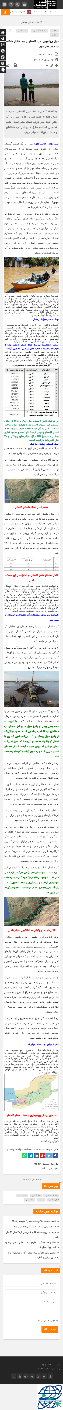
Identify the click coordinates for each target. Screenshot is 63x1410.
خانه (54, 31)
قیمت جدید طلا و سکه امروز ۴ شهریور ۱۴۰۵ (34, 1221)
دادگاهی (36, 1195)
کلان (54, 35)
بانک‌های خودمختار (47, 12)
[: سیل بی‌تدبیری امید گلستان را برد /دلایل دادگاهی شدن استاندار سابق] (7, 65)
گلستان (29, 1200)
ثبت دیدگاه (49, 1329)
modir (37, 1164)
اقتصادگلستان (39, 31)
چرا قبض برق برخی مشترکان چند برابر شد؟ (34, 1227)
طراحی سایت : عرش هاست (49, 1368)
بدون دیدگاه (48, 1169)
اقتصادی (22, 31)
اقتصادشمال (51, 1195)
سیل (41, 1200)
